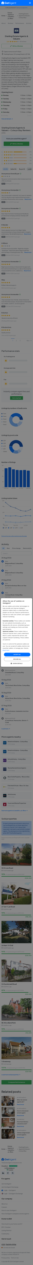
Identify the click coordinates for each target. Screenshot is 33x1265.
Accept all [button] (17, 654)
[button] (16, 663)
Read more (6, 650)
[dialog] (16, 632)
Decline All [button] (17, 659)
